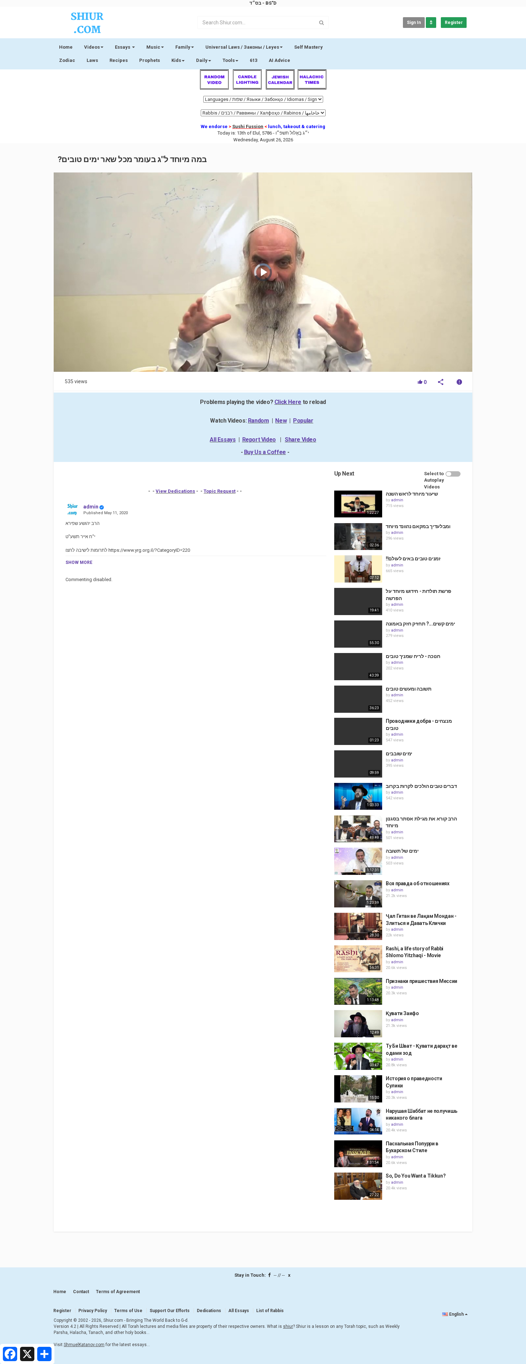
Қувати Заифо (402, 1013)
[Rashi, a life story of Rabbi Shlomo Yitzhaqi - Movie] (358, 959)
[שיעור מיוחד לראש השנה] (358, 504)
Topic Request (219, 491)
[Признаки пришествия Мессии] (358, 991)
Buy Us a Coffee (265, 452)
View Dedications (175, 491)
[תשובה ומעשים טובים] (358, 699)
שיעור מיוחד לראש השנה (412, 494)
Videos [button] (92, 47)
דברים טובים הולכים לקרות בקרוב (421, 786)
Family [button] (182, 47)
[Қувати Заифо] (358, 1023)
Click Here (287, 402)
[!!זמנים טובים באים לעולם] (358, 569)
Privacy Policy (92, 1310)
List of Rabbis (270, 1310)
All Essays (222, 439)
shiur (288, 1326)
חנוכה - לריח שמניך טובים (413, 656)
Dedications (209, 1310)
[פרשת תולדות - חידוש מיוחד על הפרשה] (358, 601)
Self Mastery (308, 47)
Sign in (414, 22)
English (456, 1314)
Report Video (259, 439)
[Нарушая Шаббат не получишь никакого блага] (358, 1121)
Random (258, 420)
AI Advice (279, 60)
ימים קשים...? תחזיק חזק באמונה (420, 624)
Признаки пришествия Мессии (421, 981)
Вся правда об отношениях (417, 883)
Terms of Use (128, 1310)
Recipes (118, 60)
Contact (81, 1291)
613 (253, 60)
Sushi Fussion (247, 126)
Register (454, 22)
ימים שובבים (399, 753)
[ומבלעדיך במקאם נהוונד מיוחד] (358, 536)
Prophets (149, 60)
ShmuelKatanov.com (84, 1344)
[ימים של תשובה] (358, 861)
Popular (303, 420)
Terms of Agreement (118, 1291)
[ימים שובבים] (358, 764)
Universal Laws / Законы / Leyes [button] (242, 47)
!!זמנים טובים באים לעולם (413, 558)
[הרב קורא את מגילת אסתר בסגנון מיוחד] (358, 829)
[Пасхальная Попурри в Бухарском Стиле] (358, 1154)
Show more (78, 562)
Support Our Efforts (170, 1310)
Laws (92, 60)
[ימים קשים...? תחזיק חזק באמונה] (358, 634)
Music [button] (153, 47)
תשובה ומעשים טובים (409, 689)
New (281, 420)
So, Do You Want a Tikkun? (415, 1176)
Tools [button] (229, 60)
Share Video (300, 439)
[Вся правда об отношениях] (358, 893)
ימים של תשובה (402, 851)
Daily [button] (202, 60)
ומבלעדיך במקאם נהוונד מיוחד (418, 526)
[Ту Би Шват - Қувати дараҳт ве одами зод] (358, 1056)
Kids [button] (176, 60)
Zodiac (67, 60)
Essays (123, 47)
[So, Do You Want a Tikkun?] (358, 1186)
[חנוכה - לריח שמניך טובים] (358, 666)
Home (66, 47)
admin (90, 507)
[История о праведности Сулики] (358, 1088)
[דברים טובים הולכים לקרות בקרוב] (358, 796)
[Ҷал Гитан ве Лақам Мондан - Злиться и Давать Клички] (358, 926)
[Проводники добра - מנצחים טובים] (358, 731)
